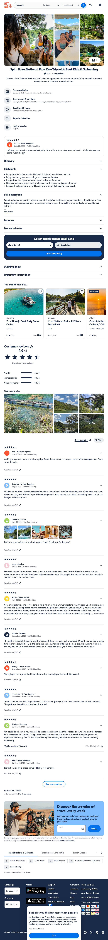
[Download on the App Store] (36, 901)
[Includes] (101, 220)
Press (72, 901)
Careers (73, 893)
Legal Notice (53, 893)
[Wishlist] (90, 5)
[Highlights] (101, 169)
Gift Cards (74, 906)
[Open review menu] (101, 453)
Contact (51, 889)
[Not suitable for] (101, 228)
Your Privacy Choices (56, 901)
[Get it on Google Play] (36, 890)
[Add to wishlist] (40, 291)
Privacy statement (67, 840)
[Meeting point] (101, 267)
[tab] (21, 852)
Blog (72, 897)
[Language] (100, 5)
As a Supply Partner (89, 889)
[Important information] (101, 275)
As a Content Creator (90, 893)
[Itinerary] (101, 161)
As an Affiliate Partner (90, 897)
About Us (74, 889)
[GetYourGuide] (8, 5)
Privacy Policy (53, 897)
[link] (24, 313)
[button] (54, 73)
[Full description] (101, 195)
